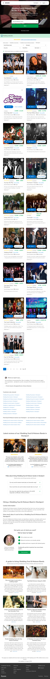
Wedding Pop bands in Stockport (33, 395)
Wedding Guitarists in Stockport (10, 413)
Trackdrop (40, 676)
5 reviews (29, 320)
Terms (2, 669)
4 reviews (6, 111)
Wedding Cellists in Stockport (9, 411)
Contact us (3, 673)
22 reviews (12, 145)
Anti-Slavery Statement (31, 671)
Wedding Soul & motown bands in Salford (35, 420)
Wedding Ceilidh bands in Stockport (34, 401)
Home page (5, 42)
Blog (15, 673)
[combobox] (14, 45)
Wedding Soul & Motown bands (27, 42)
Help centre (3, 667)
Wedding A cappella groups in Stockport (12, 405)
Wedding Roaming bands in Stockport (34, 397)
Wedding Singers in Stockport (32, 405)
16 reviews (34, 250)
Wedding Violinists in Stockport (33, 409)
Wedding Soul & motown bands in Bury (11, 424)
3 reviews (11, 76)
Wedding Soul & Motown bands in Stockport (12, 399)
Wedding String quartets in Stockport (11, 395)
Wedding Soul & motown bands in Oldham (12, 422)
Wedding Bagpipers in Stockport (33, 407)
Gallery (15, 671)
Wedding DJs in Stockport (8, 407)
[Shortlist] (40, 3)
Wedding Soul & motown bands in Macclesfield (36, 422)
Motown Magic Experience (16, 464)
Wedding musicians (14, 42)
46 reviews (34, 111)
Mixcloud (46, 676)
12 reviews (12, 215)
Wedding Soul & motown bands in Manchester (13, 420)
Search (36, 2)
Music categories (17, 669)
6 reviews (11, 250)
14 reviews (12, 355)
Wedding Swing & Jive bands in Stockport (35, 399)
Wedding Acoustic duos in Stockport (34, 403)
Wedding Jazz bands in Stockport (10, 401)
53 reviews (34, 180)
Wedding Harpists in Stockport (9, 409)
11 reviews (29, 215)
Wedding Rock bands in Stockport (10, 397)
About (27, 667)
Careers (27, 669)
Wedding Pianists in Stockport (32, 411)
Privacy (2, 671)
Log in (44, 2)
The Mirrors (36, 464)
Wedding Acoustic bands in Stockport (11, 403)
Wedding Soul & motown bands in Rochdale (35, 424)
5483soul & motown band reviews (28, 39)
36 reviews (34, 145)
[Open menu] (3, 3)
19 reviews (12, 180)
